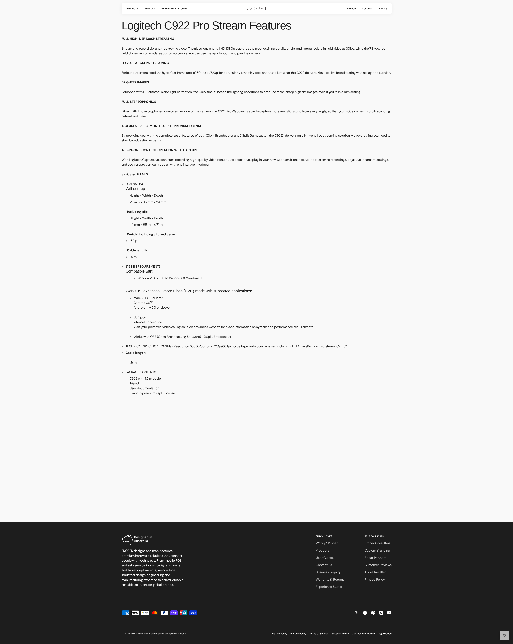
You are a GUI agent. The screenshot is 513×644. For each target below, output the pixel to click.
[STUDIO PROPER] (257, 8)
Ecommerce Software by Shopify (167, 633)
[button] (351, 8)
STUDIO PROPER (139, 633)
